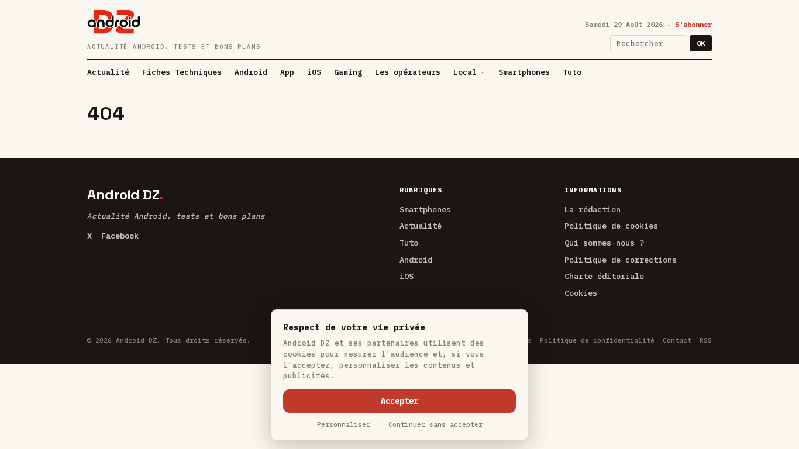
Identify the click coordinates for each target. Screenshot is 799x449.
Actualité (108, 72)
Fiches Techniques (182, 72)
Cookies (580, 293)
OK (701, 43)
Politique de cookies (611, 225)
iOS (314, 72)
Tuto (572, 72)
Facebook (120, 235)
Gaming (348, 72)
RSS (706, 340)
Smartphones (524, 72)
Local (465, 72)
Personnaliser (343, 424)
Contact (677, 340)
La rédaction (592, 209)
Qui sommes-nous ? (604, 242)
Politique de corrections (620, 259)
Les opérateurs (407, 72)
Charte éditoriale (604, 276)
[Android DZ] (113, 21)
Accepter (399, 401)
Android (251, 72)
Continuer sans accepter (435, 424)
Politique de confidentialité (597, 340)
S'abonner (693, 24)
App (287, 72)
